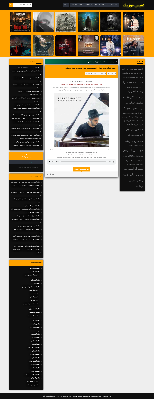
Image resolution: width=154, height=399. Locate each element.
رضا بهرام (136, 87)
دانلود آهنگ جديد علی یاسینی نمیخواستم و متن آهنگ (27, 145)
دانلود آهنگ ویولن (33, 290)
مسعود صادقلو (135, 155)
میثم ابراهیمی (134, 168)
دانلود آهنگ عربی (35, 357)
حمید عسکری (139, 82)
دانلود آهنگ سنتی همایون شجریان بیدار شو (29, 226)
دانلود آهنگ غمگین (35, 280)
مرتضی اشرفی (132, 150)
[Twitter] (48, 174)
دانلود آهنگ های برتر (35, 308)
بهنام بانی (125, 73)
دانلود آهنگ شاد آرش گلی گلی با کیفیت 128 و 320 (27, 246)
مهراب (129, 164)
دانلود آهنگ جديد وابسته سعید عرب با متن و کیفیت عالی (25, 182)
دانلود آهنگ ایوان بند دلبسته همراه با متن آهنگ (28, 215)
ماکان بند (129, 124)
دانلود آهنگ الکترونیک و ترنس (30, 303)
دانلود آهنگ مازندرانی (34, 361)
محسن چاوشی (133, 141)
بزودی (38, 330)
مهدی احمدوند (132, 160)
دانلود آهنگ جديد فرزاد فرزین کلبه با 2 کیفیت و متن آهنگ (25, 118)
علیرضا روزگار (139, 117)
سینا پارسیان (138, 113)
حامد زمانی (137, 77)
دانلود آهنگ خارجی (35, 327)
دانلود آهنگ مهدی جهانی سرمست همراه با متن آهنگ (26, 236)
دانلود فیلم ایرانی (35, 371)
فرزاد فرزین (138, 124)
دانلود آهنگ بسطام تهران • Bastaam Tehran (29, 67)
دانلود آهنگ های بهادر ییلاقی (33, 212)
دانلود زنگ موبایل (35, 378)
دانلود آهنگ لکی (36, 351)
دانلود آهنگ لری (36, 344)
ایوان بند (131, 73)
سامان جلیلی (136, 102)
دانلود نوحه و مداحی (35, 312)
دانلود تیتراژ (37, 283)
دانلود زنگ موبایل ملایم (32, 381)
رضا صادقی (136, 91)
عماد (133, 120)
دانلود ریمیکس (36, 324)
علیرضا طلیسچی (128, 117)
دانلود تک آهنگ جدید (99, 73)
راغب (141, 87)
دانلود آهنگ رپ (36, 337)
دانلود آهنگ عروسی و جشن (31, 275)
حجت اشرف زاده (127, 77)
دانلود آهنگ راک (34, 300)
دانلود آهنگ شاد (100, 5)
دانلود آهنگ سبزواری (34, 364)
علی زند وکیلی (139, 120)
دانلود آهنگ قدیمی (35, 320)
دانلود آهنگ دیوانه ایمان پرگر (32, 205)
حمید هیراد (128, 82)
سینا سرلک (130, 108)
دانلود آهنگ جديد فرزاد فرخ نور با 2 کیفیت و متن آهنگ (26, 115)
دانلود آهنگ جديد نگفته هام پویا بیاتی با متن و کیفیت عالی (25, 209)
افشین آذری (129, 69)
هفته (30, 162)
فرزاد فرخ (127, 120)
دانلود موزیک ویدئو (35, 354)
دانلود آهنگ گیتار (34, 293)
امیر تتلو (136, 73)
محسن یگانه (139, 145)
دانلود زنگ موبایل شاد (32, 384)
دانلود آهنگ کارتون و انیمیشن (32, 374)
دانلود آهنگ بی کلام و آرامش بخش (81, 5)
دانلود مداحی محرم (33, 315)
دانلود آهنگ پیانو (34, 297)
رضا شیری (129, 87)
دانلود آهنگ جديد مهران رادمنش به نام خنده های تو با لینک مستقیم (90, 68)
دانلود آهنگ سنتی (35, 334)
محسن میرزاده (133, 135)
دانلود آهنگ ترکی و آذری (34, 347)
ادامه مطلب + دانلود (80, 169)
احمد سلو (138, 69)
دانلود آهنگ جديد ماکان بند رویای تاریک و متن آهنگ (27, 104)
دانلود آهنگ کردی (35, 341)
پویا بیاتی (134, 174)
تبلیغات (66, 5)
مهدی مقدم (136, 164)
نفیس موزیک (112, 61)
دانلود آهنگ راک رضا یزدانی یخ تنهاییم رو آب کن (28, 142)
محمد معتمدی (132, 145)
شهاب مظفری (128, 113)
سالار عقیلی (129, 97)
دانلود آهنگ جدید (112, 5)
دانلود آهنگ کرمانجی (35, 368)
